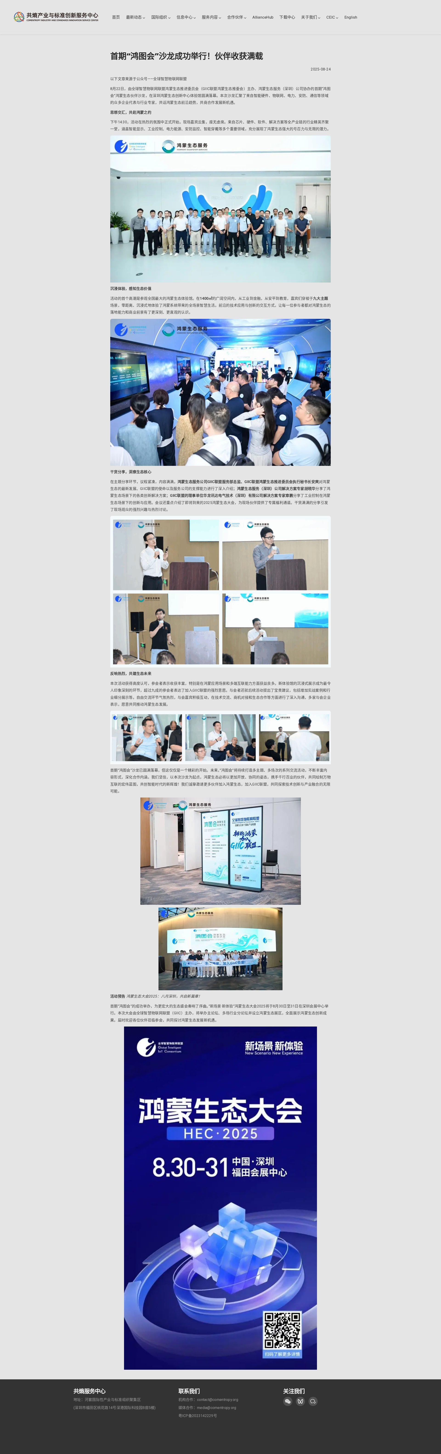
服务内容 (210, 17)
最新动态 (134, 17)
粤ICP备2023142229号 (197, 1416)
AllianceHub (262, 17)
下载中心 (287, 17)
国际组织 (159, 17)
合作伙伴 (235, 17)
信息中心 (184, 17)
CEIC (330, 17)
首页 (116, 17)
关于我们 (309, 17)
